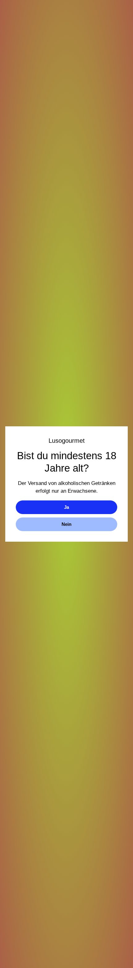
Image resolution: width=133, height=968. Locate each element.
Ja (66, 507)
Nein (66, 524)
